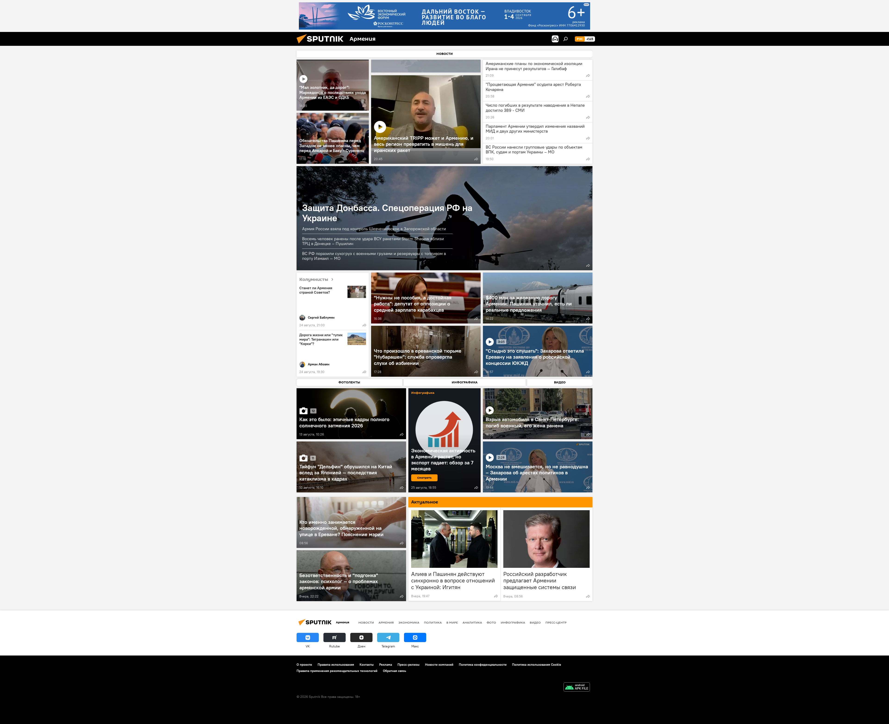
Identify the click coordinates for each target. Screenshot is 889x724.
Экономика (408, 622)
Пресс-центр (556, 622)
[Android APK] (576, 687)
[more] (364, 106)
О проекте (304, 664)
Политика (433, 622)
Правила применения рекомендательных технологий (337, 671)
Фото (491, 622)
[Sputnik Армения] (322, 45)
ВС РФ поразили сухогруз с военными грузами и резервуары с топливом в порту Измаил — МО (374, 256)
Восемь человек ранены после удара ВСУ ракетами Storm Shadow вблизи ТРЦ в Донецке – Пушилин (373, 241)
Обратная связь (394, 671)
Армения (386, 622)
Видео (535, 622)
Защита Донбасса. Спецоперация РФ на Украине (387, 213)
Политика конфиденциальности (483, 664)
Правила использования (336, 664)
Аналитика (472, 622)
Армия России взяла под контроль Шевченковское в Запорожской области (374, 228)
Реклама (385, 664)
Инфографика (513, 622)
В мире (452, 622)
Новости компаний (439, 664)
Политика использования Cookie (536, 664)
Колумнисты (313, 279)
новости (366, 622)
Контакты (367, 664)
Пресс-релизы (408, 664)
